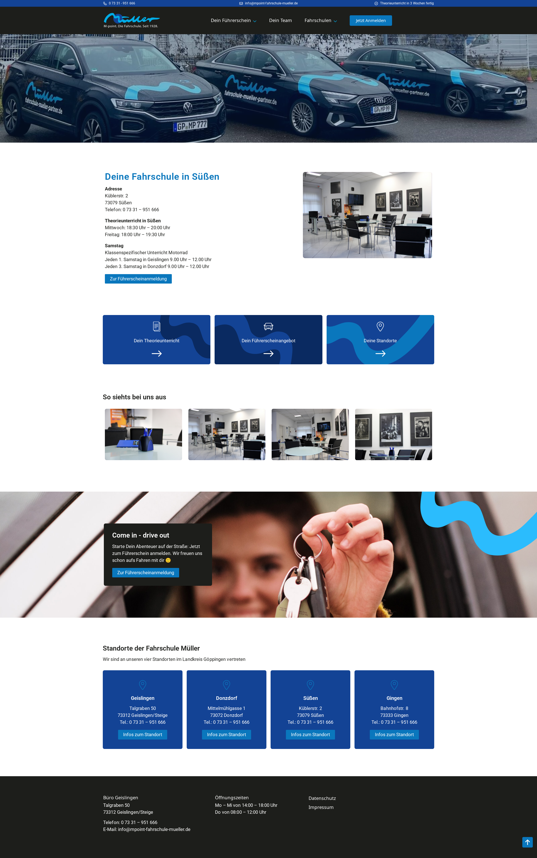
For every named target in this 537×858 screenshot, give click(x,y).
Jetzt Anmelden (371, 20)
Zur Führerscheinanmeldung (138, 278)
